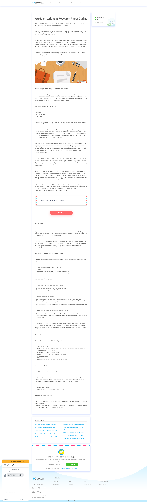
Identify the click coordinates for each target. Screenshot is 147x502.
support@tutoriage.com (41, 488)
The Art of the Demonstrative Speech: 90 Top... (74, 438)
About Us (82, 3)
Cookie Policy (102, 484)
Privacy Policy (87, 484)
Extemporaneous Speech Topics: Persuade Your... (73, 428)
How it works (50, 3)
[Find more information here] (15, 480)
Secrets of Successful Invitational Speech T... (74, 424)
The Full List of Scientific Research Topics (45, 427)
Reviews (61, 3)
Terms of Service (65, 468)
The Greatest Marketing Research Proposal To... (46, 437)
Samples (71, 484)
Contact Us (56, 484)
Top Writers (72, 3)
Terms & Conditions (103, 481)
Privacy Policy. (74, 468)
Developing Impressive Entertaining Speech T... (74, 432)
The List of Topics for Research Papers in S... (46, 424)
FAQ (70, 481)
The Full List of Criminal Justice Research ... (73, 435)
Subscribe (71, 464)
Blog (85, 481)
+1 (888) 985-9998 (38, 485)
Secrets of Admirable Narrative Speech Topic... (46, 433)
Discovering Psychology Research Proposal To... (46, 430)
